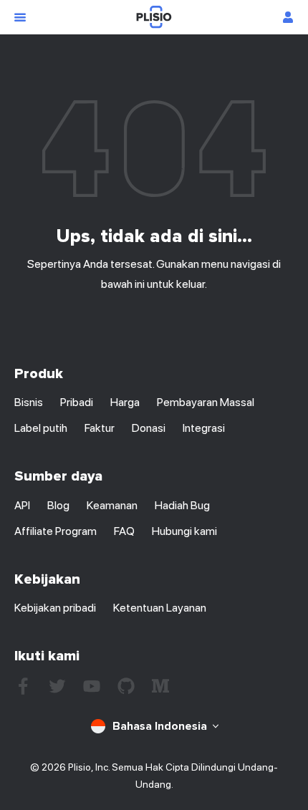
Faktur (100, 428)
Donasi (148, 428)
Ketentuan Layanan (159, 607)
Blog (58, 505)
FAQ (124, 531)
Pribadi (76, 402)
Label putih (40, 428)
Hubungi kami (184, 531)
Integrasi (204, 428)
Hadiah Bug (182, 505)
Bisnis (28, 402)
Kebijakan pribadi (55, 607)
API (22, 505)
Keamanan (112, 505)
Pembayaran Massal (205, 402)
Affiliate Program (55, 531)
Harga (125, 402)
